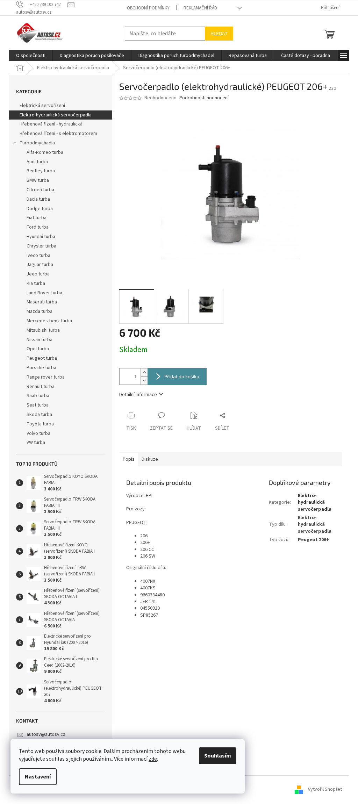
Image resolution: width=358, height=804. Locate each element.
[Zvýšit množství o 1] (144, 372)
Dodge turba (40, 208)
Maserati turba (42, 302)
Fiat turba (36, 217)
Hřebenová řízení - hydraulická (51, 124)
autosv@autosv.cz (46, 734)
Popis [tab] (129, 459)
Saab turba (38, 395)
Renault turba (41, 386)
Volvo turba (38, 433)
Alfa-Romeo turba (45, 152)
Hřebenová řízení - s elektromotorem (58, 133)
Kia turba (36, 283)
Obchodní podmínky (148, 8)
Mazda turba (39, 311)
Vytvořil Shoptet (325, 789)
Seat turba (38, 405)
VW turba (36, 442)
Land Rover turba (44, 292)
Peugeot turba (42, 358)
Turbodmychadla (37, 142)
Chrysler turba (41, 246)
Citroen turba (40, 189)
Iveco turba (38, 255)
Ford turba (38, 227)
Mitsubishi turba (43, 330)
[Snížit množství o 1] (144, 380)
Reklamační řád (200, 8)
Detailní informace (138, 394)
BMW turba (38, 180)
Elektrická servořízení (43, 105)
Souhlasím (217, 756)
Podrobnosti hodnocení (204, 98)
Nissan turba (39, 339)
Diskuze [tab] (150, 459)
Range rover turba (46, 377)
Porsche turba (41, 367)
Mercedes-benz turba (49, 320)
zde (153, 759)
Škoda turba (39, 414)
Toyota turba (40, 424)
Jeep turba (38, 274)
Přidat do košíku (181, 376)
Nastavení (38, 777)
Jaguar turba (40, 264)
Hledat (219, 33)
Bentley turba (41, 170)
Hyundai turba (41, 236)
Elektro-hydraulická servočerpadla (56, 115)
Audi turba (37, 161)
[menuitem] (30, 55)
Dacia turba (38, 199)
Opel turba (38, 348)
